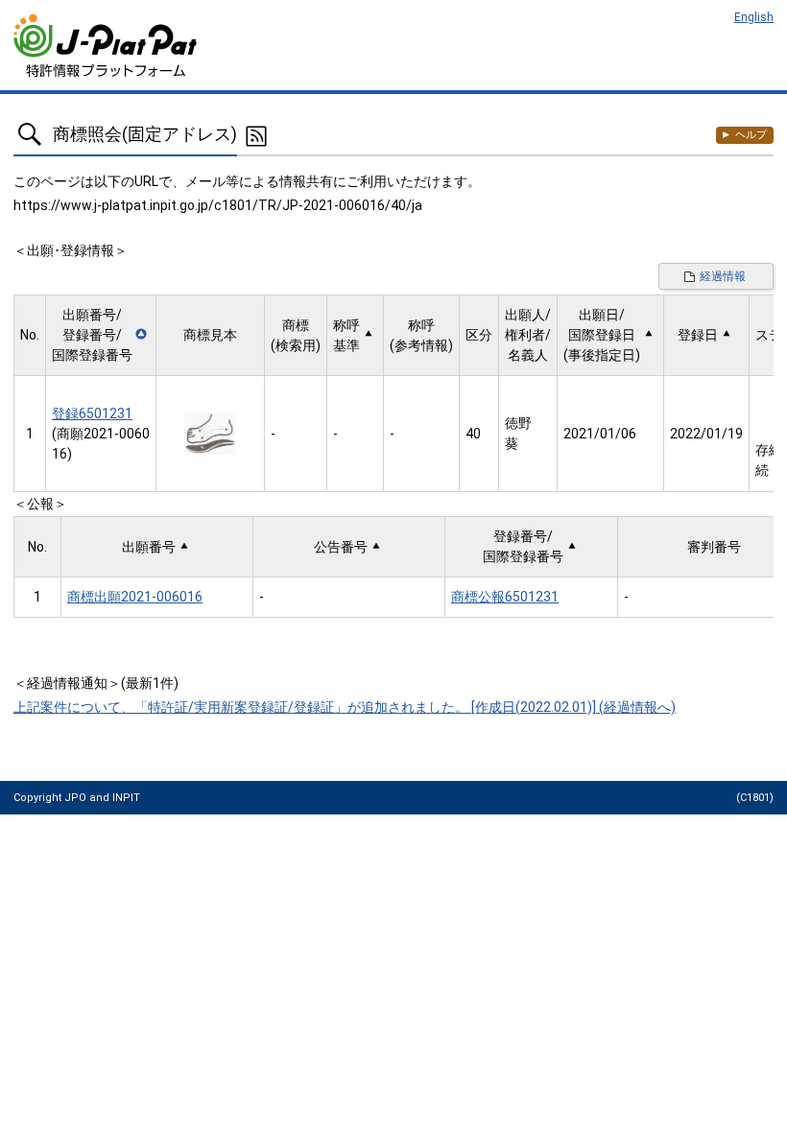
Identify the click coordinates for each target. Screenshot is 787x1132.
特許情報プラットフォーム (107, 45)
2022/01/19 (706, 433)
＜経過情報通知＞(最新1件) (96, 683)
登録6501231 (92, 413)
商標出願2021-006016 (135, 596)
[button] (101, 335)
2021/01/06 (599, 433)
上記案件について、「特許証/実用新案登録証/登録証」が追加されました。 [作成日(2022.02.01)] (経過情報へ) (344, 707)
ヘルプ (751, 135)
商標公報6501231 (505, 596)
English (754, 17)
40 (473, 433)
